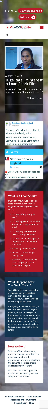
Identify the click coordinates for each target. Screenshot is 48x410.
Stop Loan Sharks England (22, 123)
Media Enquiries (34, 396)
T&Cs (31, 403)
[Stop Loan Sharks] (19, 27)
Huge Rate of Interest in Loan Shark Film (24, 81)
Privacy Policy (20, 403)
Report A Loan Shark (14, 396)
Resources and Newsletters (23, 399)
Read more (36, 98)
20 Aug (16, 167)
